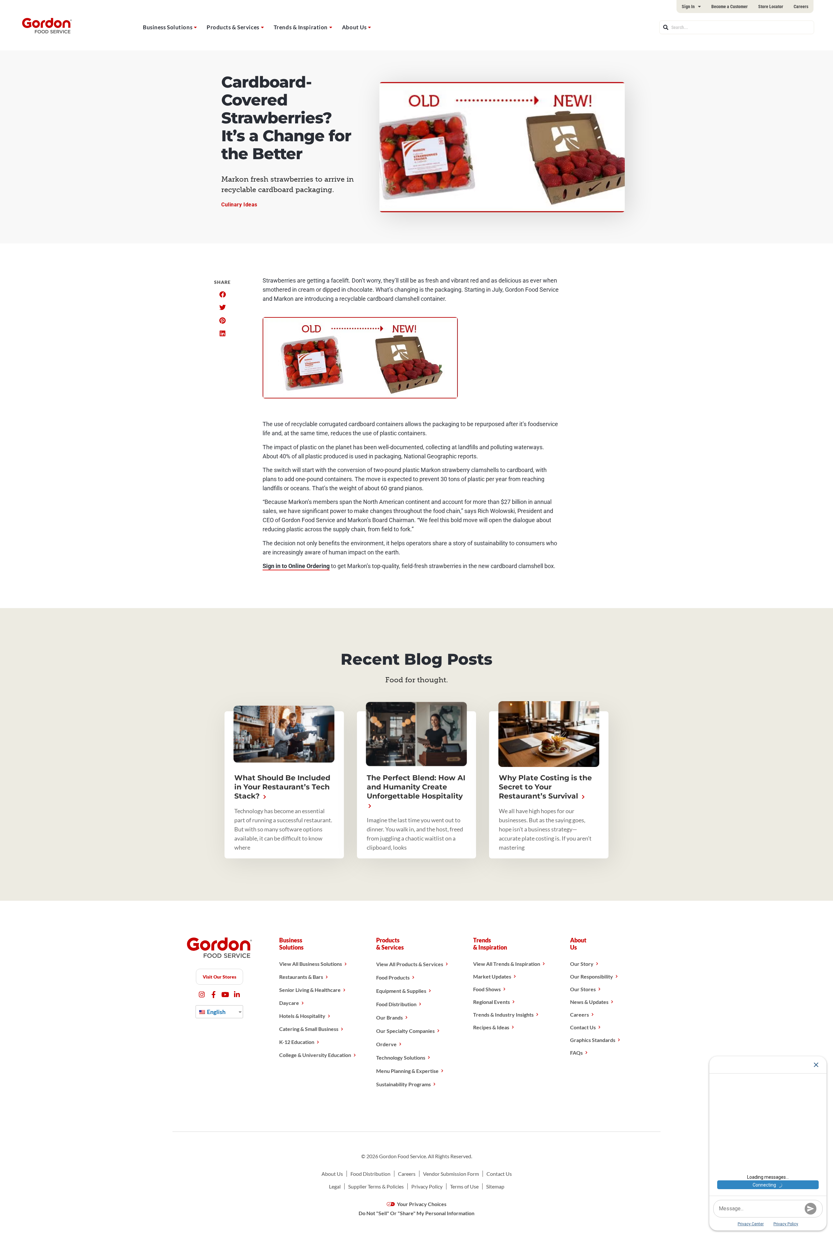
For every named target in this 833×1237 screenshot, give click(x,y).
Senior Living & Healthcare (310, 990)
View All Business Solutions (310, 964)
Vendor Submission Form (451, 1174)
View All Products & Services (409, 964)
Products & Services (233, 27)
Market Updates (492, 976)
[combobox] (736, 27)
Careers (801, 6)
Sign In (688, 6)
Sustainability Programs (403, 1084)
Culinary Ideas (239, 205)
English (215, 1011)
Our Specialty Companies (405, 1031)
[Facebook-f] (213, 994)
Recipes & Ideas (491, 1027)
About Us (354, 27)
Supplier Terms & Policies (376, 1186)
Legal (335, 1186)
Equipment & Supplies (401, 991)
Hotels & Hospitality (302, 1016)
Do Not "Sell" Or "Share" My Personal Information (416, 1213)
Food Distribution (396, 1004)
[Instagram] (201, 994)
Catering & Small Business (308, 1029)
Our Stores (583, 989)
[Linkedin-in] (237, 994)
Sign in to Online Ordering (296, 566)
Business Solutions (167, 27)
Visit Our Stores (219, 977)
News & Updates (589, 1002)
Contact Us (583, 1027)
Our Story (582, 964)
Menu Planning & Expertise (407, 1071)
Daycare (289, 1003)
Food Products (393, 977)
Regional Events (491, 1002)
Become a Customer (729, 6)
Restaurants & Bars (301, 977)
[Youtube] (225, 994)
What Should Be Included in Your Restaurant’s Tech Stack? (282, 786)
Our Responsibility (591, 976)
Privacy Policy (427, 1186)
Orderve (386, 1044)
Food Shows (487, 989)
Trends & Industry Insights (503, 1014)
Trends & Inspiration (301, 27)
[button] (222, 294)
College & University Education (315, 1055)
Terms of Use (464, 1186)
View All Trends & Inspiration (506, 964)
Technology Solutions (400, 1057)
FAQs (576, 1052)
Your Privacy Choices (421, 1204)
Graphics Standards (592, 1040)
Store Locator (770, 6)
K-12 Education (296, 1042)
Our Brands (389, 1017)
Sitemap (495, 1186)
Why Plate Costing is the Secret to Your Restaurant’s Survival (545, 786)
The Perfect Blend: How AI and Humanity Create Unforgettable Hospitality (416, 786)
